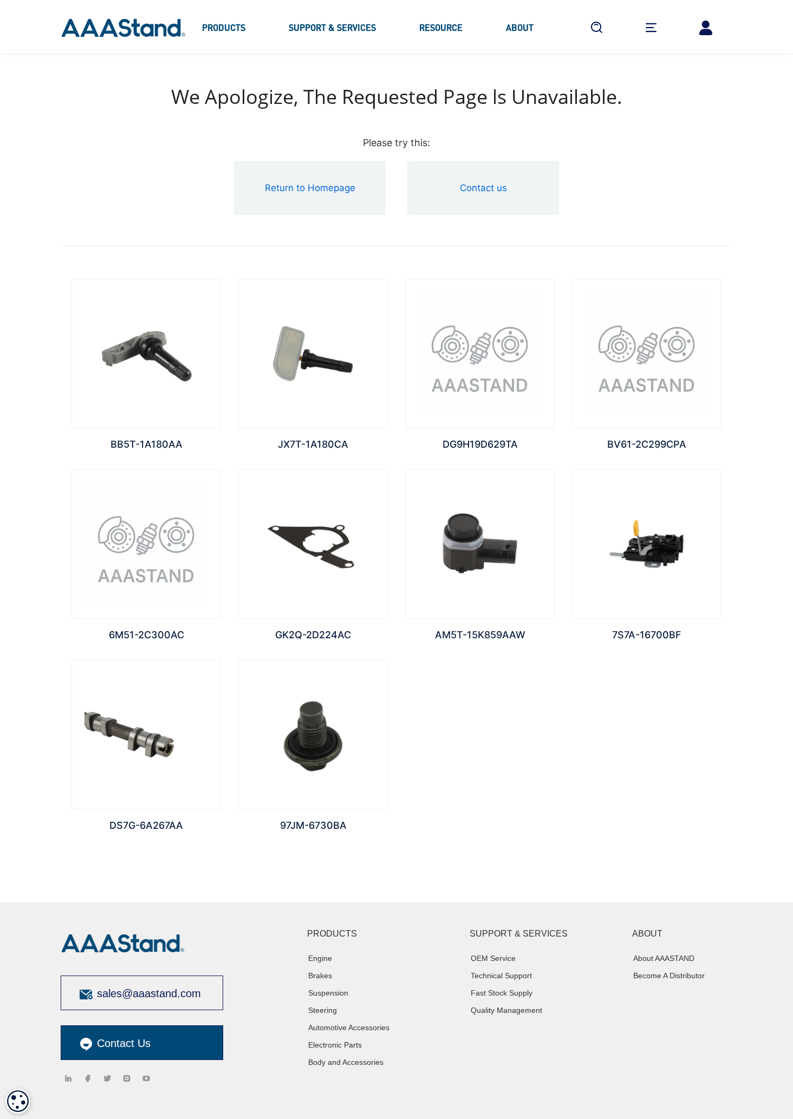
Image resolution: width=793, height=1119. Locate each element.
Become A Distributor (669, 975)
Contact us (483, 187)
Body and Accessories (346, 1062)
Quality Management (506, 1010)
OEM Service (493, 958)
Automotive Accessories (348, 1027)
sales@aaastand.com (149, 993)
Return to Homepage (310, 187)
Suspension (328, 993)
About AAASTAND (663, 958)
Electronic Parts (335, 1045)
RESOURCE (441, 27)
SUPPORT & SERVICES (332, 27)
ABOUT (520, 27)
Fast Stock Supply (501, 993)
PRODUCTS (223, 27)
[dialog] (17, 1101)
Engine (320, 958)
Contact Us (122, 1043)
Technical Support (501, 975)
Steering (322, 1010)
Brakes (320, 975)
